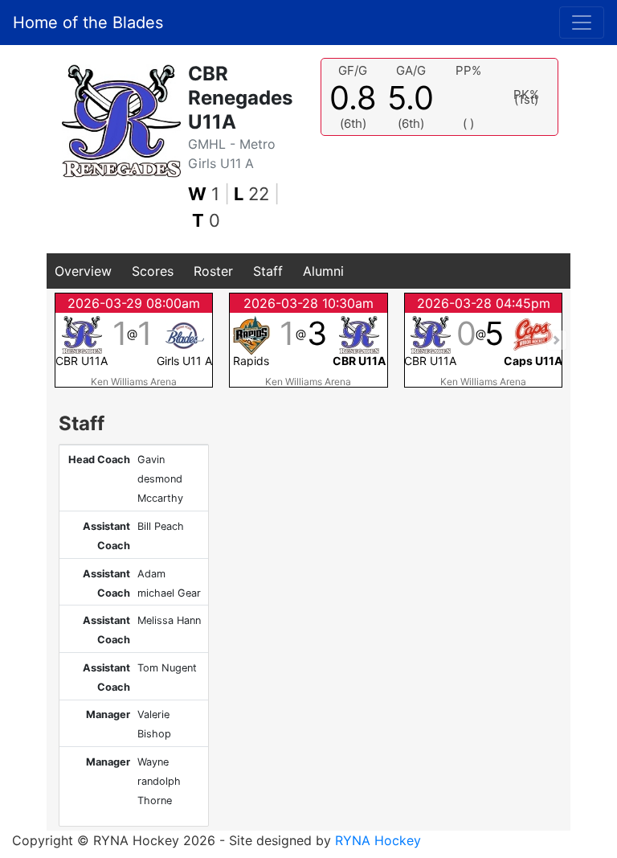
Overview (83, 271)
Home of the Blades (88, 22)
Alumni (323, 271)
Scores (153, 271)
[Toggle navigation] (581, 22)
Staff (268, 271)
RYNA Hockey (378, 840)
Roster (213, 271)
